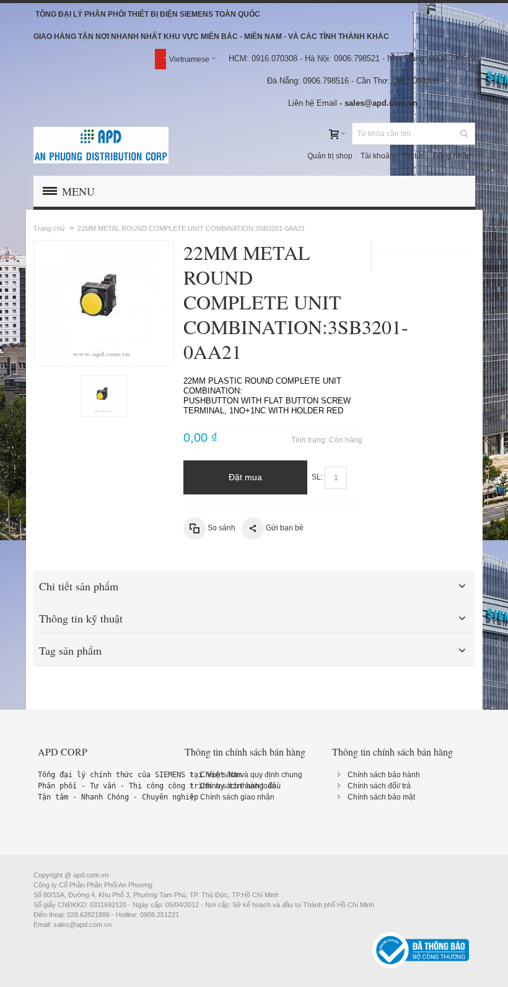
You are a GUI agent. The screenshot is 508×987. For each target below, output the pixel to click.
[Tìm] (464, 133)
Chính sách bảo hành (384, 774)
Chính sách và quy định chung (251, 774)
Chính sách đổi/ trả (379, 786)
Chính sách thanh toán (238, 786)
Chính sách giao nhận (237, 797)
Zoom (104, 303)
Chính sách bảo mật (381, 797)
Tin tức (413, 156)
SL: (317, 477)
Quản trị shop (330, 156)
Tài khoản (377, 156)
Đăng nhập (452, 156)
